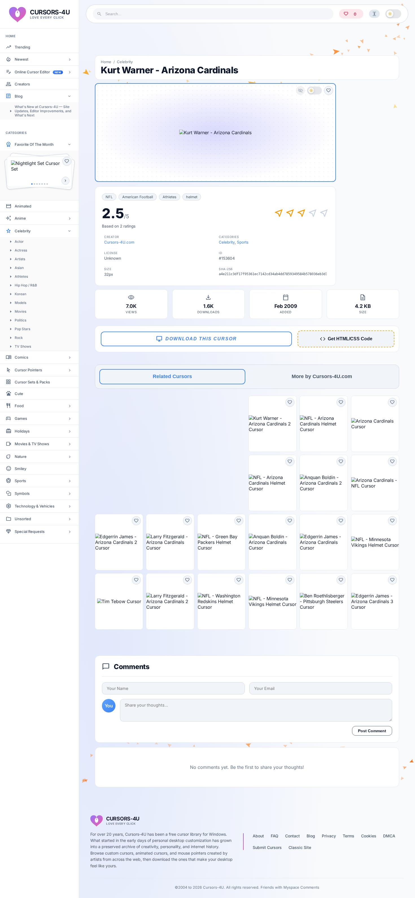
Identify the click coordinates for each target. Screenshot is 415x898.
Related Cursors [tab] (172, 376)
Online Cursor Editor (38, 72)
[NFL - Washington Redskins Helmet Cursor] (221, 601)
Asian (19, 268)
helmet (191, 197)
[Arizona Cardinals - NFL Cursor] (375, 483)
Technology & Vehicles (34, 506)
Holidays (22, 431)
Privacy (329, 835)
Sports (20, 480)
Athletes (21, 276)
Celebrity (22, 231)
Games (21, 418)
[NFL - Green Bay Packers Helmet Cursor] (221, 542)
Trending (22, 47)
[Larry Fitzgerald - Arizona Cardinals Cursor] (170, 542)
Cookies (368, 835)
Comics (21, 357)
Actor (19, 241)
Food (19, 405)
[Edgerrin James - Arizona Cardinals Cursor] (324, 542)
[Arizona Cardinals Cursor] (375, 424)
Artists (20, 259)
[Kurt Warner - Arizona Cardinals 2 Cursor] (272, 424)
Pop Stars (22, 329)
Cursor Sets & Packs (32, 382)
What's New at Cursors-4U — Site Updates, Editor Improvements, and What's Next (43, 111)
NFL (109, 197)
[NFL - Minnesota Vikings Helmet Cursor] (375, 542)
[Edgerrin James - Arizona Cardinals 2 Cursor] (119, 542)
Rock (19, 338)
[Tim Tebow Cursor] (119, 601)
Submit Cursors (267, 847)
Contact (292, 835)
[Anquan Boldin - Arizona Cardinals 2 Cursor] (324, 483)
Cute (19, 393)
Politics (20, 320)
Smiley (20, 468)
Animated (23, 206)
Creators (22, 84)
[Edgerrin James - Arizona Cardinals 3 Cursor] (375, 601)
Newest (21, 59)
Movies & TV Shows (32, 444)
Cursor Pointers (28, 370)
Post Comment (372, 731)
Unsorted (23, 519)
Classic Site (300, 847)
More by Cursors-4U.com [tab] (322, 376)
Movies (20, 311)
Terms (348, 835)
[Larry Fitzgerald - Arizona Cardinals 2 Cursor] (170, 601)
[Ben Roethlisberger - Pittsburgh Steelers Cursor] (324, 601)
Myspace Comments (301, 887)
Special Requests (30, 531)
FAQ (274, 835)
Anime (20, 218)
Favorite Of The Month (34, 144)
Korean (20, 294)
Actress (21, 250)
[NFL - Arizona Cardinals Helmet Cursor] (324, 424)
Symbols (22, 493)
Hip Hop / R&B (26, 285)
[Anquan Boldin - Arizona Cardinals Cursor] (272, 542)
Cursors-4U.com (119, 242)
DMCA (389, 835)
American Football (137, 197)
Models (20, 303)
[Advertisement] (247, 39)
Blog (19, 96)
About (258, 835)
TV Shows (23, 346)
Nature (21, 456)
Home (106, 61)
